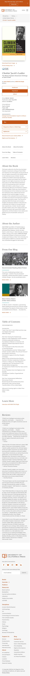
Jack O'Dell (7, 81)
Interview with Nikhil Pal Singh (10, 404)
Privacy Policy (6, 672)
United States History (8, 18)
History (13, 16)
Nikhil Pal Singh (19, 81)
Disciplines (6, 16)
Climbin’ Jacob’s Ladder (9, 20)
